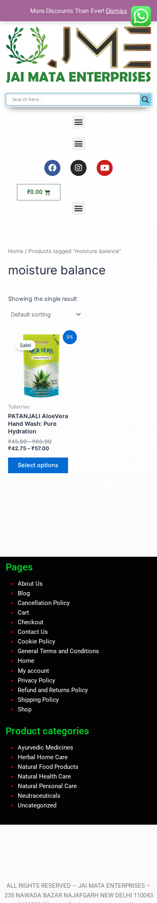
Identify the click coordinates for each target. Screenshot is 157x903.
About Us (30, 583)
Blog (24, 593)
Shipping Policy (38, 699)
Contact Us (33, 631)
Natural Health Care (44, 776)
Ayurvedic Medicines (45, 747)
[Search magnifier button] (145, 99)
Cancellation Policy (44, 603)
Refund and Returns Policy (53, 690)
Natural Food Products (48, 766)
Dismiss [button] (116, 10)
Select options (38, 465)
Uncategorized (37, 805)
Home (15, 251)
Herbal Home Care (43, 756)
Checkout (30, 622)
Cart (23, 612)
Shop (24, 709)
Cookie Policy (36, 641)
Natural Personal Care (47, 786)
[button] (78, 122)
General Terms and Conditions (58, 651)
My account (33, 670)
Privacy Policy (36, 680)
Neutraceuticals (39, 795)
